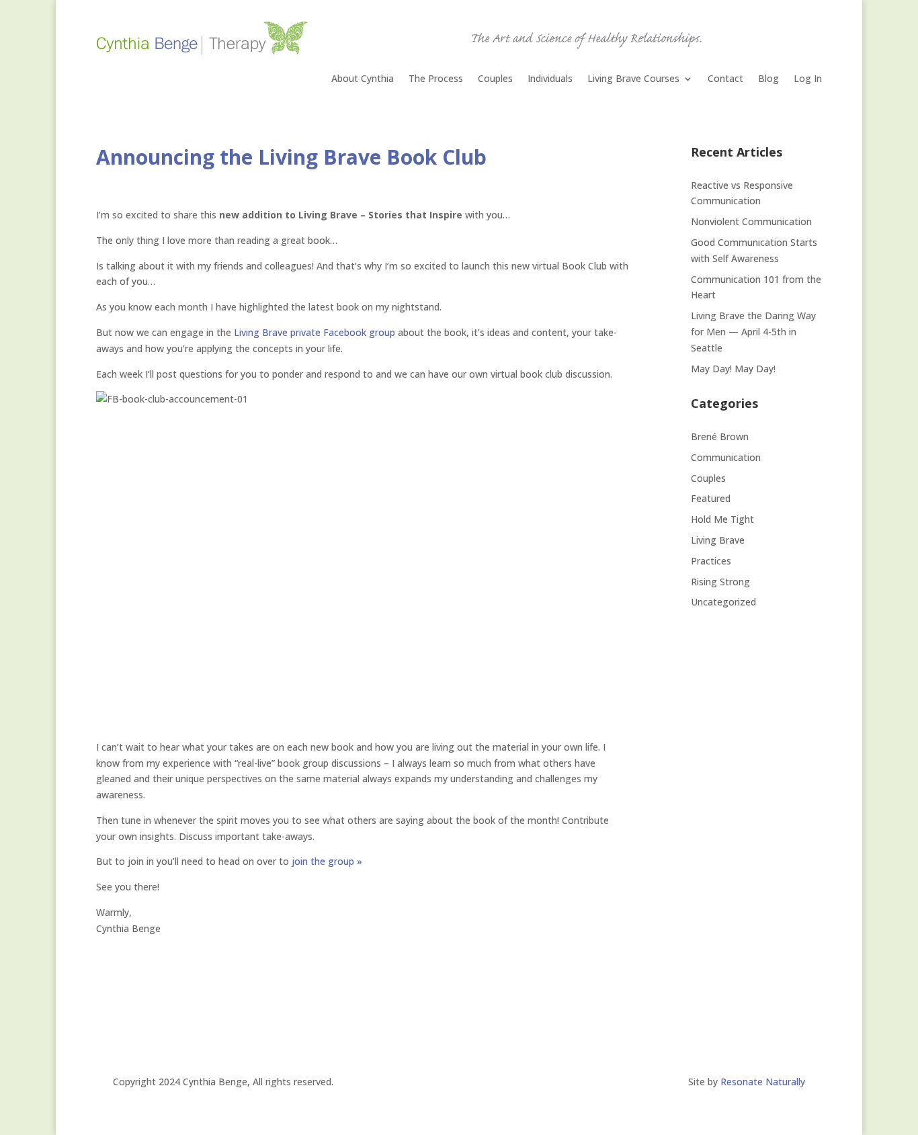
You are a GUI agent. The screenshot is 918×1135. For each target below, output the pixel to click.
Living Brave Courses (633, 79)
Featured (711, 498)
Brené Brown (720, 436)
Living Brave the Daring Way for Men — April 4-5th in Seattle (753, 331)
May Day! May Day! (733, 368)
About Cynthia (362, 79)
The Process (436, 79)
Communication (726, 457)
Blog (768, 79)
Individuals (550, 79)
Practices (711, 560)
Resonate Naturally (762, 1081)
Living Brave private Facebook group (314, 332)
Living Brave (718, 540)
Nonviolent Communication (751, 221)
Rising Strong (720, 581)
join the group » (327, 861)
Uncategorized (723, 601)
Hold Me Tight (722, 519)
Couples (495, 79)
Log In (808, 79)
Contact (725, 79)
